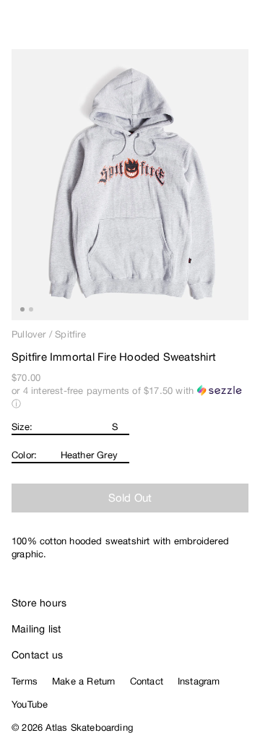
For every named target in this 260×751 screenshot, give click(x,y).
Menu (242, 28)
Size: (22, 426)
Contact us (37, 655)
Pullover (29, 334)
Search (184, 28)
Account (213, 28)
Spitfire (70, 334)
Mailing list (36, 629)
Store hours (39, 603)
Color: (24, 455)
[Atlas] (41, 26)
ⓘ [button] (16, 403)
